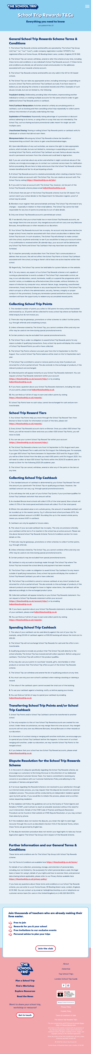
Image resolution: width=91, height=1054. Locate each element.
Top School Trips (66, 973)
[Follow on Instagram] (68, 985)
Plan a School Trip (25, 980)
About (66, 963)
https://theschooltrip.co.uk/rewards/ (25, 423)
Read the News (25, 996)
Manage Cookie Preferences (66, 1002)
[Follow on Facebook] (63, 985)
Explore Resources (25, 991)
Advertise (66, 968)
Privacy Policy (66, 1007)
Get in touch (25, 1015)
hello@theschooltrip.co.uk (20, 382)
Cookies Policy (66, 1011)
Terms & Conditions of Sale (66, 1015)
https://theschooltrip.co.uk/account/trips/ (28, 379)
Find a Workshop (25, 985)
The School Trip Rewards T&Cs (65, 1019)
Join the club (45, 948)
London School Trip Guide (65, 978)
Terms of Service (67, 1025)
